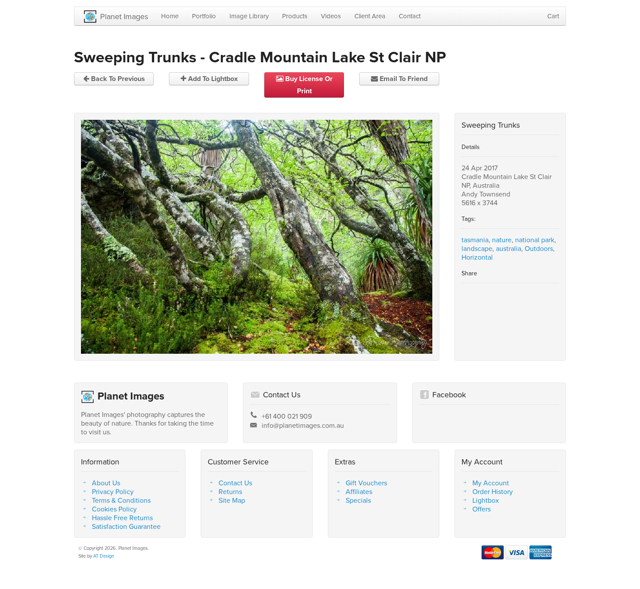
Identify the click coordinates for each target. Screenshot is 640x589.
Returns (230, 491)
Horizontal (477, 257)
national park (534, 239)
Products (294, 15)
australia (508, 248)
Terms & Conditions (121, 500)
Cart (553, 15)
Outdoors (539, 248)
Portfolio (204, 15)
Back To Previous (117, 79)
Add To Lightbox (212, 79)
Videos (331, 15)
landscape (476, 248)
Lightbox (485, 500)
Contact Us (235, 482)
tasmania (474, 239)
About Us (106, 482)
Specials (358, 500)
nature (502, 239)
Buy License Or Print (308, 85)
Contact (410, 15)
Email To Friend (403, 79)
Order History (492, 491)
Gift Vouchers (366, 482)
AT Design (103, 555)
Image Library (249, 15)
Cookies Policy (114, 509)
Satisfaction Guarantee (126, 526)
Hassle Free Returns (122, 517)
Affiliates (359, 491)
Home (170, 15)
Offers (481, 509)
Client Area (369, 15)
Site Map (232, 500)
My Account (490, 482)
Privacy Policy (113, 491)
